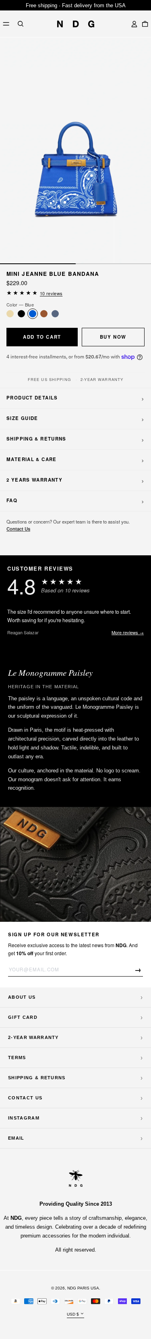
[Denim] (55, 313)
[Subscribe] (138, 969)
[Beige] (10, 313)
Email (16, 1138)
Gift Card (22, 1017)
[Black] (21, 313)
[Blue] (32, 313)
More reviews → (128, 632)
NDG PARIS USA (83, 1288)
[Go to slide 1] (38, 263)
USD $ (73, 1314)
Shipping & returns (37, 1077)
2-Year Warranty (33, 1037)
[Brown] (44, 313)
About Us (22, 997)
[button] (20, 24)
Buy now (113, 336)
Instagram (23, 1117)
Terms (17, 1057)
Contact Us (18, 529)
